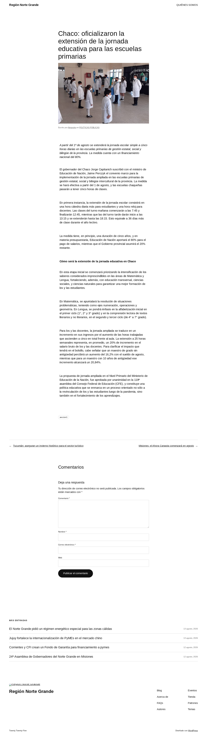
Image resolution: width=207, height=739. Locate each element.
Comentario (64, 498)
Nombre (62, 532)
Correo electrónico (67, 545)
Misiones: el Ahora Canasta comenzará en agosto (166, 445)
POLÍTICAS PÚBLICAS (89, 127)
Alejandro (72, 127)
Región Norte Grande (24, 5)
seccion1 (63, 417)
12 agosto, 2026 (190, 647)
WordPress (193, 730)
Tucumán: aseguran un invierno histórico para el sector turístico (48, 445)
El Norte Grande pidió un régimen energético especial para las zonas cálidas (60, 629)
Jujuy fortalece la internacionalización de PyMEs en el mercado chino (55, 638)
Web (60, 558)
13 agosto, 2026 (190, 629)
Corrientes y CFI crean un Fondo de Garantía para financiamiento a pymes (59, 647)
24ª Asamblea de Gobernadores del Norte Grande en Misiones (51, 656)
